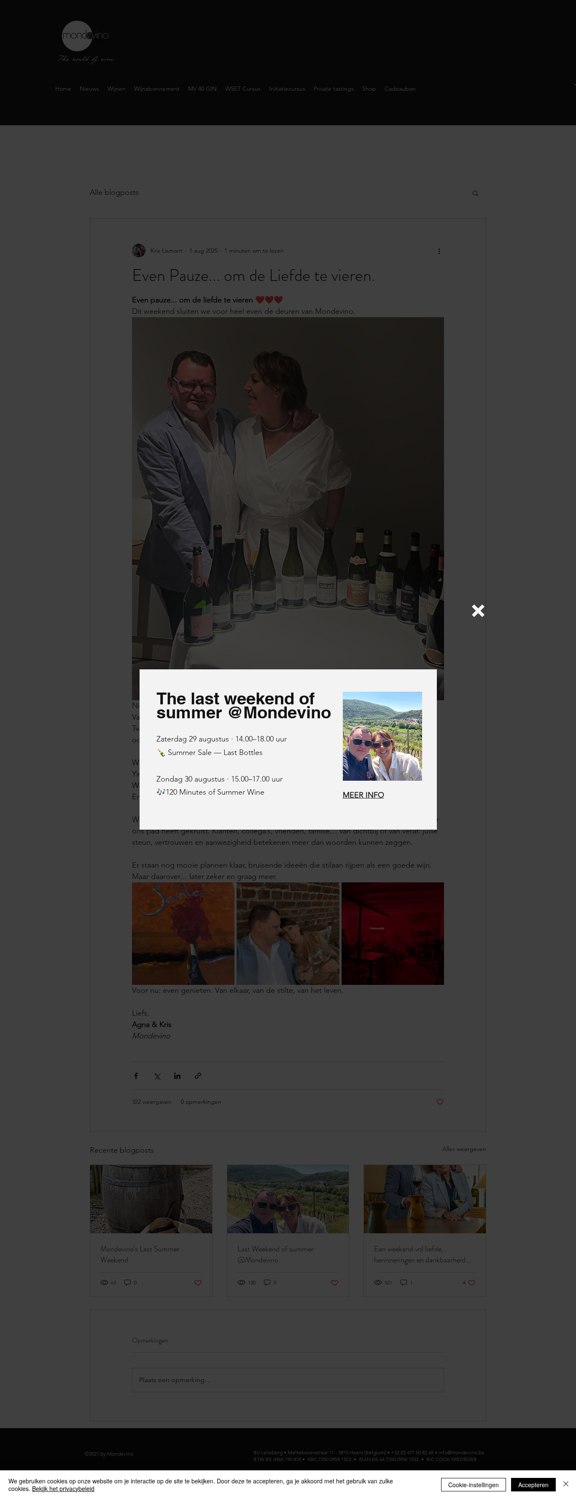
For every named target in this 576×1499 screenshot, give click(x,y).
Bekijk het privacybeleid (63, 1488)
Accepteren (533, 1484)
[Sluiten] (566, 1484)
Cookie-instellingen (473, 1484)
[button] (478, 610)
